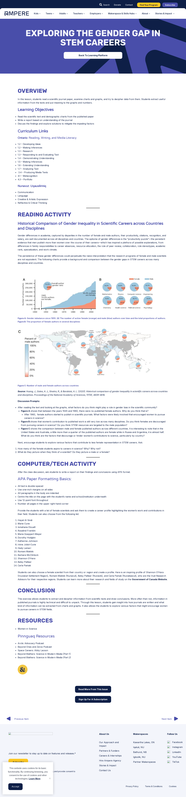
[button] (104, 5)
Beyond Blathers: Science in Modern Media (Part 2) (44, 657)
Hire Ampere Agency (110, 760)
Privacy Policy (132, 786)
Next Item (167, 719)
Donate (117, 5)
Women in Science (27, 628)
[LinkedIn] (174, 752)
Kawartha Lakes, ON (144, 742)
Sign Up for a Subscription (93, 699)
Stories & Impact (107, 765)
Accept (15, 786)
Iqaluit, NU (138, 747)
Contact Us (105, 770)
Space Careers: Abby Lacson (33, 650)
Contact (129, 5)
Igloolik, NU (139, 757)
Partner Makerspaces (144, 762)
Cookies (172, 786)
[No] (49, 778)
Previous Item (21, 719)
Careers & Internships (110, 755)
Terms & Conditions (153, 786)
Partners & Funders (109, 750)
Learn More (34, 779)
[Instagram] (175, 747)
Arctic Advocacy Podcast (31, 643)
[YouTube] (174, 757)
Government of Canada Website (149, 579)
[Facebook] (175, 742)
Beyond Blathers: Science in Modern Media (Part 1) (44, 654)
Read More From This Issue (93, 689)
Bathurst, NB (140, 752)
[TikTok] (173, 762)
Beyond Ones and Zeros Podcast (35, 646)
